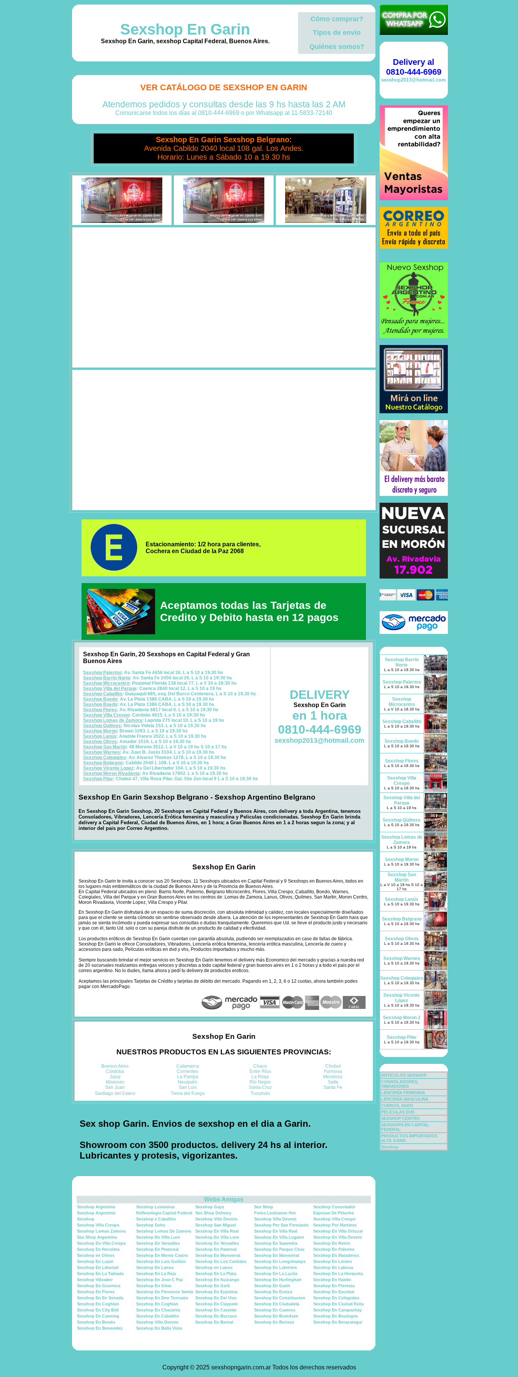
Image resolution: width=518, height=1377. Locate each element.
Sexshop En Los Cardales (220, 1261)
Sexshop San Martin (104, 747)
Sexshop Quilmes (102, 725)
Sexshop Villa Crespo (106, 715)
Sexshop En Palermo (334, 1249)
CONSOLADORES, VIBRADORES (399, 1083)
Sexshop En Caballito (157, 1316)
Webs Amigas (223, 1199)
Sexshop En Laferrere (275, 1267)
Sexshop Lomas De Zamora (163, 1231)
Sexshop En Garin (185, 29)
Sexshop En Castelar (216, 1310)
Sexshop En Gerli (212, 1285)
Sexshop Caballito (102, 693)
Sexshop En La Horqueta (338, 1273)
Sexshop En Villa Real (217, 1231)
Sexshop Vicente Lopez (108, 768)
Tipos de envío (337, 32)
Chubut (333, 1066)
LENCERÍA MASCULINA (405, 1099)
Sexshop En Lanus (155, 1267)
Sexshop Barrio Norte (106, 678)
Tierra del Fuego (188, 1093)
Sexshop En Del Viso (216, 1297)
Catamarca (187, 1066)
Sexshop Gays (209, 1206)
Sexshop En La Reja (156, 1273)
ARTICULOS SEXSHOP (404, 1075)
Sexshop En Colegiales (336, 1297)
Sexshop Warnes (101, 752)
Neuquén (187, 1082)
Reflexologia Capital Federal (164, 1213)
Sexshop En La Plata (215, 1273)
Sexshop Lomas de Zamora (112, 720)
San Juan (115, 1087)
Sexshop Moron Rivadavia (111, 773)
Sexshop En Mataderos (336, 1255)
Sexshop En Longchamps (280, 1261)
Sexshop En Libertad (98, 1267)
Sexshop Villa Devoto (216, 1219)
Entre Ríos (260, 1071)
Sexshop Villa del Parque (110, 688)
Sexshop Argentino (96, 1213)
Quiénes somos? (336, 46)
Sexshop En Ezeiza (273, 1291)
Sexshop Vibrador (95, 1279)
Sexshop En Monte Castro (162, 1255)
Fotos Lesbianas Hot (275, 1213)
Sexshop (85, 1219)
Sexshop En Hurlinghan (277, 1279)
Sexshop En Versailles (158, 1243)
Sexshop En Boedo (96, 1322)
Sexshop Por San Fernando (281, 1225)
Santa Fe (332, 1087)
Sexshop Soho (150, 1225)
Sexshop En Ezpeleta (216, 1291)
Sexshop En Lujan (95, 1261)
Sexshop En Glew (153, 1285)
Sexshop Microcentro (106, 683)
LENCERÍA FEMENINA (403, 1092)
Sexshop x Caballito (156, 1219)
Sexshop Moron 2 (402, 1017)
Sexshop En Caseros (274, 1310)
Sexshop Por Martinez (335, 1225)
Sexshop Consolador (334, 1206)
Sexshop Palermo (102, 672)
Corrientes (187, 1071)
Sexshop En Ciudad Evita (338, 1304)
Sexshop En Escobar (334, 1291)
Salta (333, 1082)
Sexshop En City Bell (98, 1310)
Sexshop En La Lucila (275, 1273)
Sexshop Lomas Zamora (101, 1231)
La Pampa (187, 1076)
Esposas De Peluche (333, 1213)
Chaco (260, 1066)
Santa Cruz (260, 1087)
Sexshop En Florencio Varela (164, 1291)
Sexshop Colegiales (104, 757)
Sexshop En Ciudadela (276, 1304)
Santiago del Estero (115, 1093)
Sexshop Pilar (98, 778)
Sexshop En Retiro (331, 1243)
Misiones (115, 1082)
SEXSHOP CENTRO (400, 1118)
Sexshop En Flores (96, 1291)
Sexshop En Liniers (332, 1261)
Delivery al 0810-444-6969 (413, 67)
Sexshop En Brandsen (276, 1316)
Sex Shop (263, 1206)
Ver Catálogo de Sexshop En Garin (223, 87)
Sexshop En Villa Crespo (101, 1243)
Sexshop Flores (100, 709)
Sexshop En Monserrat (217, 1255)
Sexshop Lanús (99, 736)
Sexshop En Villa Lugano (279, 1237)
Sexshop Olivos (100, 741)
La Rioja (260, 1076)
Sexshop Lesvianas (155, 1206)
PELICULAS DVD (397, 1112)
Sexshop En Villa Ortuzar (338, 1231)
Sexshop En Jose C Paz (159, 1279)
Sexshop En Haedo (332, 1279)
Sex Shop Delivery (213, 1213)
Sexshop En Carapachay (337, 1310)
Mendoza (332, 1076)
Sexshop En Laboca (333, 1267)
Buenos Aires (115, 1066)
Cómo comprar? (337, 19)
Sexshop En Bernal (214, 1322)
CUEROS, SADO (397, 1105)
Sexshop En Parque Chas (279, 1249)
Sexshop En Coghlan (98, 1304)
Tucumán (260, 1093)
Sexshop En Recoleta (98, 1249)
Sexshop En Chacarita (158, 1310)
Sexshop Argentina (96, 1206)
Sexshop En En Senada (100, 1297)
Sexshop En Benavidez (100, 1328)
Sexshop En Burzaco (216, 1316)
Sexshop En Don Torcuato (162, 1297)
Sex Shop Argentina (97, 1237)
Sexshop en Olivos (96, 1255)
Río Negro (260, 1082)
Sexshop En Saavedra (275, 1243)
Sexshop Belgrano (103, 762)
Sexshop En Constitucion (279, 1297)
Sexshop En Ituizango (217, 1279)
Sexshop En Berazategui (337, 1322)
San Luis (188, 1087)
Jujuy (115, 1076)
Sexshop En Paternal (216, 1249)
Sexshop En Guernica (98, 1285)
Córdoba (115, 1071)
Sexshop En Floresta (334, 1285)
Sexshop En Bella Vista (159, 1328)
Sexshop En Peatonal (157, 1249)
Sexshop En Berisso (274, 1322)
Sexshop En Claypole (216, 1304)
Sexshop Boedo (100, 699)
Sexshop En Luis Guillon (161, 1261)
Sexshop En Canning (98, 1316)
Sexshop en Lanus (213, 1267)
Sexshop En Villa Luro (158, 1237)
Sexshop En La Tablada (100, 1273)
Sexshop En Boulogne (335, 1316)
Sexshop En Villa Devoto (337, 1237)
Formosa (333, 1071)
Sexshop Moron (100, 731)
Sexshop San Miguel (215, 1225)
